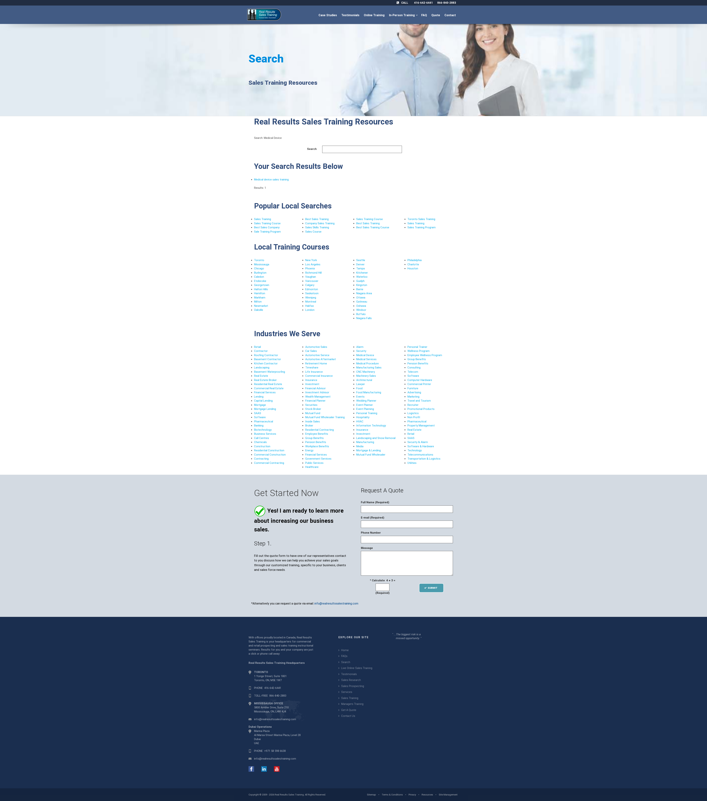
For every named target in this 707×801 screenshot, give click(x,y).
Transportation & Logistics (423, 458)
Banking (258, 425)
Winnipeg (310, 297)
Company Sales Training (320, 223)
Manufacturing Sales (368, 367)
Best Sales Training (317, 219)
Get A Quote (348, 710)
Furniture (412, 388)
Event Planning (365, 409)
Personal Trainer (417, 347)
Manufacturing (365, 442)
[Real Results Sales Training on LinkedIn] (264, 768)
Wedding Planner (366, 400)
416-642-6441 (423, 2)
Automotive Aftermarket (320, 359)
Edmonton (311, 289)
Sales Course (313, 231)
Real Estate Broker (265, 380)
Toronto (259, 260)
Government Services (318, 458)
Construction (262, 446)
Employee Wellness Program (424, 355)
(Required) (382, 593)
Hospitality (362, 417)
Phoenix (310, 268)
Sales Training (262, 219)
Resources (427, 794)
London (309, 310)
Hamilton (259, 293)
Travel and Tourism (419, 400)
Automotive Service (317, 355)
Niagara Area (364, 293)
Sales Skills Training (317, 227)
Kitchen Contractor (266, 363)
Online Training (374, 15)
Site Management (448, 794)
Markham (259, 297)
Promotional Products (421, 409)
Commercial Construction (270, 454)
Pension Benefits (315, 442)
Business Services (265, 433)
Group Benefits (314, 438)
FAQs (344, 656)
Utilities (411, 463)
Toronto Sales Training (421, 219)
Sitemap (371, 794)
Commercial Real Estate (269, 388)
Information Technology (371, 425)
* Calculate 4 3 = (382, 580)
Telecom (412, 371)
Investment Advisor (317, 392)
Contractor (261, 351)
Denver (360, 264)
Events (360, 396)
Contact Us (348, 716)
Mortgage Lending (265, 409)
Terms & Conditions (392, 794)
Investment (312, 384)
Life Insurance (314, 371)
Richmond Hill (313, 272)
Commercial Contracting (269, 463)
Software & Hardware (420, 446)
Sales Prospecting (352, 686)
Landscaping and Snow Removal (375, 438)
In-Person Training (402, 15)
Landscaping (261, 367)
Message (367, 548)
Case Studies (328, 15)
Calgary (309, 285)
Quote (436, 15)
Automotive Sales (316, 347)
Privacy (412, 794)
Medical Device (365, 355)
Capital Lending (263, 400)
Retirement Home (316, 363)
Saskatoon (312, 293)
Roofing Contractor (266, 355)
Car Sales (311, 351)
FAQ (424, 15)
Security (361, 351)
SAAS (257, 413)
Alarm (359, 347)
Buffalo (361, 314)
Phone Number (371, 532)
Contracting (261, 458)
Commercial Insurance (319, 375)
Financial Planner (315, 400)
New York (311, 260)
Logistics (413, 413)
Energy (309, 450)
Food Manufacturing (368, 392)
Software (260, 417)
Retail (257, 347)
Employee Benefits (316, 433)
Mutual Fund (312, 413)
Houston (412, 268)
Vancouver (311, 281)
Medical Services (366, 359)
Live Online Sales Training (356, 668)
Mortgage (260, 405)
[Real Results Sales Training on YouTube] (276, 768)
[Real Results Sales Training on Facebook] (251, 768)
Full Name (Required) (375, 502)
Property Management (421, 425)
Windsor (361, 310)
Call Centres (261, 438)
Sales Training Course (267, 223)
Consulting (414, 367)
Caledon (259, 276)
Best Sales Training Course (372, 227)
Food (359, 388)
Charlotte (413, 264)
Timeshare (311, 367)
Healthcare (312, 467)
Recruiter (412, 405)
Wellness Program (418, 351)
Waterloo (361, 276)
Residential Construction (269, 450)
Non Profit (413, 417)
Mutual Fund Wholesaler (370, 454)
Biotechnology (263, 429)
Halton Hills (261, 289)
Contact (450, 15)
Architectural (364, 380)
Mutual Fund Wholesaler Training (325, 417)
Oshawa (361, 306)
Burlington (260, 272)
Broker (309, 425)
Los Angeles (312, 264)
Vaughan (310, 276)
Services (346, 692)
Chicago (259, 268)
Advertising (414, 392)
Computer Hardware (419, 380)
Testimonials (350, 15)
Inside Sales (312, 421)
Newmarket (261, 306)
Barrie (359, 289)
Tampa (360, 268)
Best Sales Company (266, 227)
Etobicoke (260, 281)
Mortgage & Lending (368, 450)
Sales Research (351, 680)
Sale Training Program (267, 231)
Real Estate (261, 375)
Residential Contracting (319, 429)
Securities (311, 405)
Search (266, 58)
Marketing (413, 396)
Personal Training (366, 413)
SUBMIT (434, 587)
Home (345, 650)
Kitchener (362, 272)
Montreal (310, 301)
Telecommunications (420, 454)
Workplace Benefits (317, 446)
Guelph (360, 281)
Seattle (360, 260)
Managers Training (352, 704)
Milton (258, 301)
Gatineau (361, 301)
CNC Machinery (365, 371)
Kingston (361, 285)
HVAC (359, 421)
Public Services (314, 463)
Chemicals (260, 442)
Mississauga (261, 264)
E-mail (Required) (372, 517)
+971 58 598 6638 (275, 751)
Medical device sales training (271, 179)
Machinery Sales (366, 375)
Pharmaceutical (263, 421)
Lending (258, 396)
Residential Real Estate (268, 384)
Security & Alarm (417, 442)
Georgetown (261, 285)
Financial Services (265, 392)
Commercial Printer (419, 384)
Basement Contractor (267, 359)
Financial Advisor (315, 388)
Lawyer (360, 384)
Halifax (309, 306)
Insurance (311, 380)
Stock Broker (313, 409)
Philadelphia (414, 260)
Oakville (258, 310)
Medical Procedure (367, 363)
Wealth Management (317, 396)
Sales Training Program (421, 227)
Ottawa (360, 297)
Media (359, 446)
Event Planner (364, 405)
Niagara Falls (364, 318)
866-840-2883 (446, 2)
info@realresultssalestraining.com (336, 603)
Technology (414, 450)
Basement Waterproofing (269, 371)
